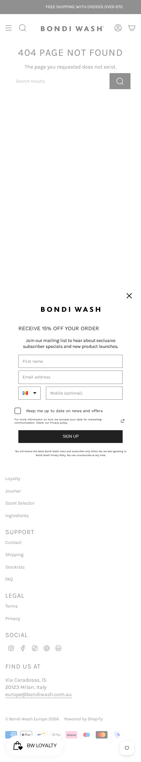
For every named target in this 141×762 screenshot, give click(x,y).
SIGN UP (71, 436)
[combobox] (29, 393)
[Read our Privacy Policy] (123, 421)
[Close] (129, 296)
